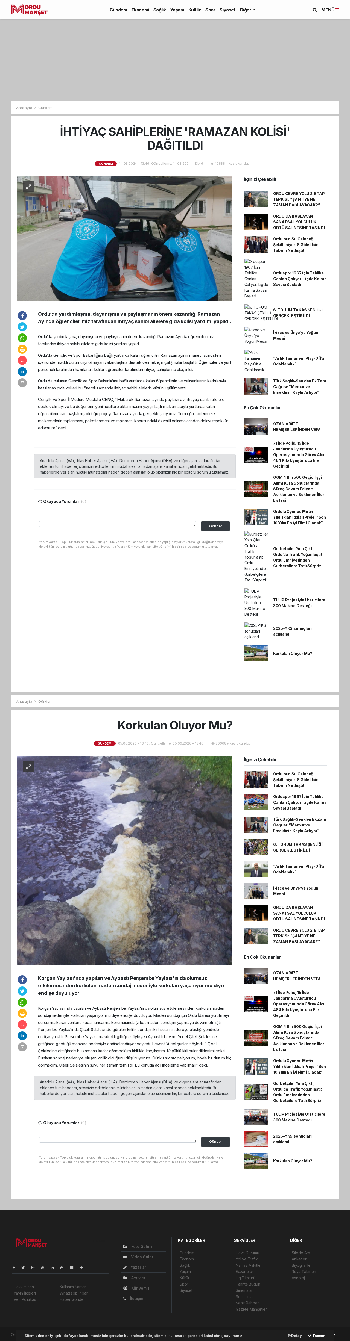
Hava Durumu (247, 1252)
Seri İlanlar (245, 1296)
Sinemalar (244, 1290)
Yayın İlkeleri (25, 1293)
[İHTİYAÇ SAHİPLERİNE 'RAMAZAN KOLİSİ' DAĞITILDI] (125, 238)
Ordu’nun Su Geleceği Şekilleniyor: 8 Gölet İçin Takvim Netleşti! (296, 245)
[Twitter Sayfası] (25, 1267)
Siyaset (227, 10)
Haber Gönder (72, 1299)
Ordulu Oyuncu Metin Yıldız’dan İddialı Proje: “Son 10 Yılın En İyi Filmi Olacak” (299, 517)
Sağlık (159, 10)
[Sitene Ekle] (83, 1267)
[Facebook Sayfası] (16, 1267)
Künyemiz (140, 1288)
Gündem (118, 10)
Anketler (299, 1259)
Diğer (246, 10)
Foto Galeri (141, 1246)
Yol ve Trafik (247, 1259)
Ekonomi (140, 10)
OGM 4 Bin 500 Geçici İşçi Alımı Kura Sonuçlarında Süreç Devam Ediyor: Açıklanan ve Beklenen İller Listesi (298, 489)
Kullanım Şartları (73, 1286)
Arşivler (137, 1277)
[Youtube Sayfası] (45, 1267)
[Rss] (64, 1267)
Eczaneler (244, 1271)
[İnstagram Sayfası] (35, 1267)
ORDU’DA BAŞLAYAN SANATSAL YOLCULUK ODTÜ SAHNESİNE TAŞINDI (299, 222)
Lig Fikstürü (245, 1277)
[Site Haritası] (74, 1267)
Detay (296, 1335)
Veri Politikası (25, 1299)
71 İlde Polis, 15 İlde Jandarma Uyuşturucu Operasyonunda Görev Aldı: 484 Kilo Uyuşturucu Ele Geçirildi (299, 454)
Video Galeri (142, 1256)
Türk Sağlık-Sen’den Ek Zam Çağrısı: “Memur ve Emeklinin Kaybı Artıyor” (299, 387)
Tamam (318, 1335)
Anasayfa (24, 107)
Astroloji (298, 1277)
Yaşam (177, 10)
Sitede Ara (301, 1252)
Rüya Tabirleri (304, 1271)
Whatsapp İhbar (74, 1293)
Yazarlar (137, 1267)
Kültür (194, 10)
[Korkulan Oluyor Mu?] (125, 860)
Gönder (215, 526)
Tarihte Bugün (248, 1284)
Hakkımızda (24, 1286)
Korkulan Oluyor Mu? (292, 653)
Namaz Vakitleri (249, 1265)
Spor (210, 10)
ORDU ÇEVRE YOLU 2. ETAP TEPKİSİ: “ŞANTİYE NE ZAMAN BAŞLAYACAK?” (299, 199)
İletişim (136, 1298)
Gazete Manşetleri (252, 1309)
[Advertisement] (175, 60)
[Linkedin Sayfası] (54, 1267)
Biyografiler (302, 1265)
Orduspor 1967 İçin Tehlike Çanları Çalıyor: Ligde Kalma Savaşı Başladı (300, 279)
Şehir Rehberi (248, 1303)
